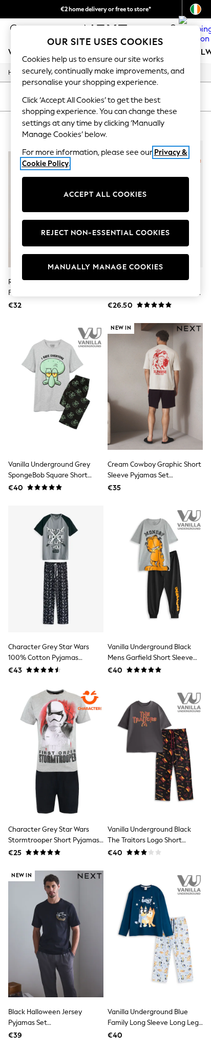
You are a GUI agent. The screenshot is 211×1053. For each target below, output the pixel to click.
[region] (106, 161)
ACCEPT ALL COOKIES (105, 194)
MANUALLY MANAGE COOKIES (105, 267)
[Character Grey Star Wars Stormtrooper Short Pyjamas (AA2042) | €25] (55, 751)
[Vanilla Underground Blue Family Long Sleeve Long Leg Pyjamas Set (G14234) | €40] (155, 934)
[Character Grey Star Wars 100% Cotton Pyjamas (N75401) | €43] (55, 569)
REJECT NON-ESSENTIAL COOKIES (105, 232)
